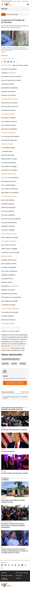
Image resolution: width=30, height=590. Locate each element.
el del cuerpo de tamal (9, 196)
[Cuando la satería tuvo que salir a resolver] (15, 462)
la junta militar (7, 256)
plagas (14, 363)
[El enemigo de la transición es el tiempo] (15, 418)
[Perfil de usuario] (28, 4)
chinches (5, 363)
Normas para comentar (22, 572)
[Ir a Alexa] (26, 565)
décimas (22, 363)
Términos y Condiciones (4, 579)
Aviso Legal (19, 575)
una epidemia (12, 73)
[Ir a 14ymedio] (9, 4)
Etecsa (19, 1)
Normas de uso (25, 392)
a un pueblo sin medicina (9, 241)
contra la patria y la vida (8, 174)
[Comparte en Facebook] (8, 61)
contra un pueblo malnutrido (9, 308)
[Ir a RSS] (2, 568)
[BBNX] (7, 585)
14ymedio (4, 572)
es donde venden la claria (9, 99)
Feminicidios (25, 1)
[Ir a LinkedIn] (19, 565)
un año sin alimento (7, 144)
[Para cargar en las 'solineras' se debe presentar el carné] (15, 489)
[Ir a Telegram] (12, 565)
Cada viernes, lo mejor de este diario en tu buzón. (15, 382)
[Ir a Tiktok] (16, 565)
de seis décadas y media (8, 233)
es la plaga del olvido (7, 323)
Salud (15, 1)
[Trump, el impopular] (15, 440)
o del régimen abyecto (8, 114)
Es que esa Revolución (8, 132)
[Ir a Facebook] (2, 565)
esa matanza (14, 286)
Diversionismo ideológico (10, 359)
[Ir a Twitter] (6, 565)
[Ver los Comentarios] (5, 61)
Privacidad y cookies (6, 575)
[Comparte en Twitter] (11, 61)
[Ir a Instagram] (9, 565)
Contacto (18, 578)
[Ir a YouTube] (22, 565)
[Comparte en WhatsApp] (14, 61)
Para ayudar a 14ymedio (12, 14)
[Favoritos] (2, 61)
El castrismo (5, 177)
